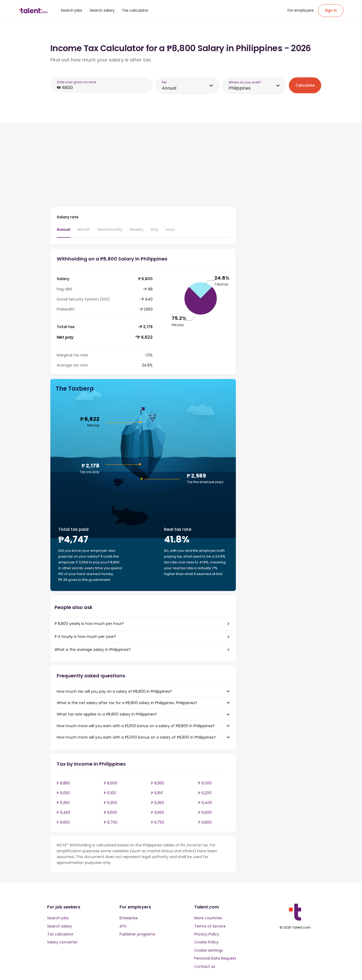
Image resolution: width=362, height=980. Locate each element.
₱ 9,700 (110, 822)
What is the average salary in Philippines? (93, 649)
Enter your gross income (76, 82)
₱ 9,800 (205, 822)
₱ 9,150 (157, 793)
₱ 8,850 (63, 783)
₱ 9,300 (110, 802)
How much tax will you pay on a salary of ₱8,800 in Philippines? (114, 691)
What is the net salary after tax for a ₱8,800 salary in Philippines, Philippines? (127, 702)
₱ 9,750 (157, 822)
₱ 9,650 (63, 822)
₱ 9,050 (63, 793)
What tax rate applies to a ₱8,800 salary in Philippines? (107, 714)
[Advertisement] (143, 166)
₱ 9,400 (205, 802)
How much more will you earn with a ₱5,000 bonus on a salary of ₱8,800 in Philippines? (136, 737)
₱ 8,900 (110, 783)
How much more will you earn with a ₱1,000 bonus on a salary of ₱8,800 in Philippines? (136, 726)
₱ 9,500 (110, 812)
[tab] (63, 232)
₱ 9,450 (63, 812)
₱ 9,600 (205, 812)
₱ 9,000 (205, 783)
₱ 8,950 (157, 783)
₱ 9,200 (204, 793)
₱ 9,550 (157, 812)
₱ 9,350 (157, 802)
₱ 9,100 (110, 793)
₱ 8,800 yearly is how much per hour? (89, 623)
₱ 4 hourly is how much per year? (85, 636)
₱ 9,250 (63, 802)
